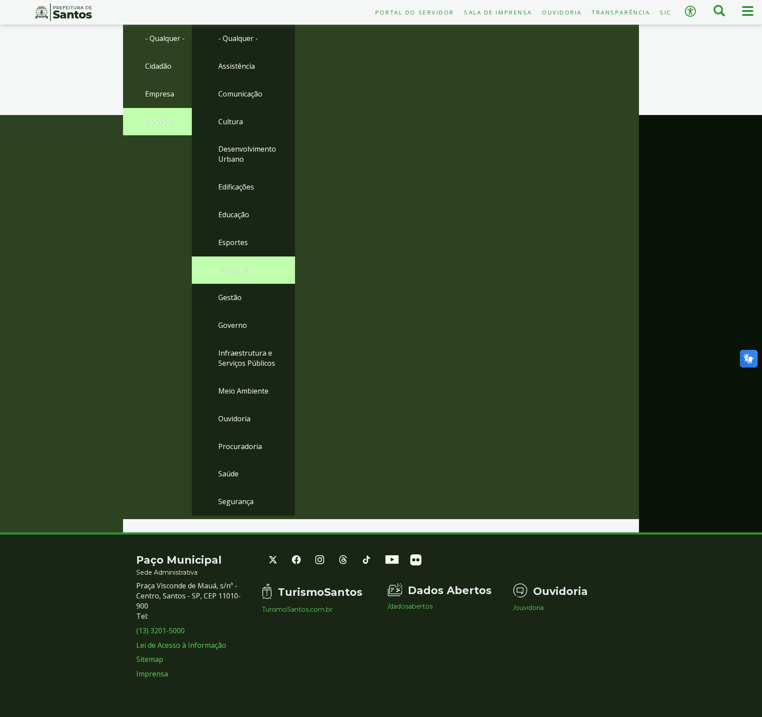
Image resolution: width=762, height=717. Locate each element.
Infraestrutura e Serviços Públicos (246, 358)
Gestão (230, 297)
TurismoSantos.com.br (297, 609)
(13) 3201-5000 (160, 630)
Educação (233, 214)
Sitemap (149, 659)
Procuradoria (240, 446)
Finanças (232, 270)
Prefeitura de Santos (63, 12)
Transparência (621, 12)
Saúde (228, 474)
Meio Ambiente (243, 391)
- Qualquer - (165, 38)
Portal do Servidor (414, 12)
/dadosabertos (410, 606)
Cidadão (158, 66)
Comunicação (240, 94)
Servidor (159, 121)
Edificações (236, 187)
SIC (666, 12)
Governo (232, 325)
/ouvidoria (528, 608)
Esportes (233, 242)
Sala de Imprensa (498, 12)
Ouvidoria (562, 12)
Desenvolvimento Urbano (247, 154)
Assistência (236, 66)
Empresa (159, 94)
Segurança (236, 501)
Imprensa (152, 674)
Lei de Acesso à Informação (181, 645)
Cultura (230, 121)
